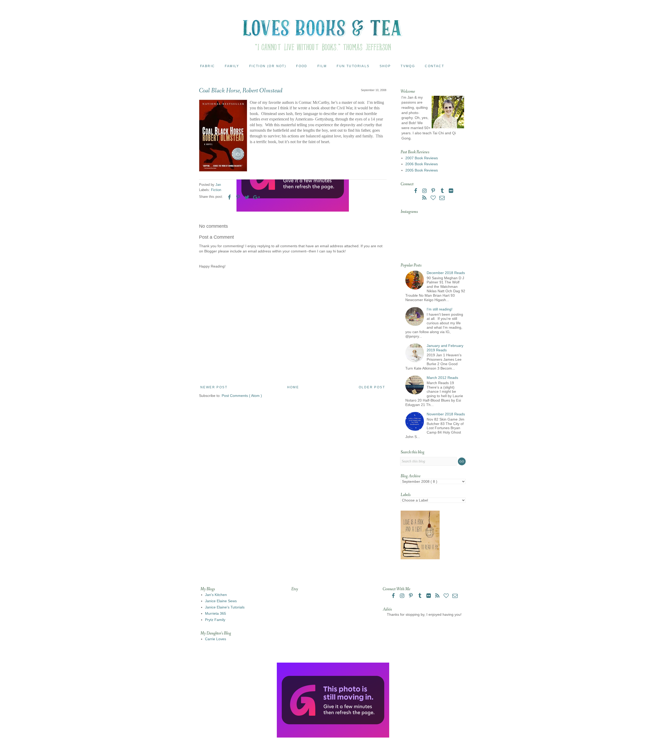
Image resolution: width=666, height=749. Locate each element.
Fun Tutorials (353, 66)
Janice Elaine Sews (221, 601)
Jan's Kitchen (216, 595)
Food (302, 66)
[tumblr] (442, 191)
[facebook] (416, 191)
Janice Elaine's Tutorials (225, 607)
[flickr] (450, 191)
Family (232, 66)
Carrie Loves (215, 639)
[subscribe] (425, 198)
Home (293, 387)
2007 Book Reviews (421, 158)
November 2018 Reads (446, 414)
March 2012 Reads (442, 378)
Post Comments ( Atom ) (242, 395)
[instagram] (425, 191)
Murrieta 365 (215, 613)
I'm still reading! (439, 309)
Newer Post (213, 387)
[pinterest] (434, 191)
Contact (434, 66)
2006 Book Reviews (421, 164)
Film (322, 66)
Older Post (372, 387)
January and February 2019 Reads (445, 348)
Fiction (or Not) (267, 66)
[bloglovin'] (434, 198)
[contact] (442, 198)
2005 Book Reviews (421, 170)
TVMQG (408, 66)
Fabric (207, 66)
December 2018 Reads (446, 273)
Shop (385, 66)
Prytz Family (215, 620)
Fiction (216, 190)
